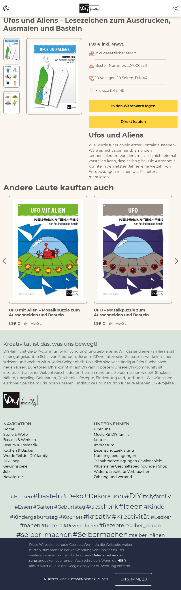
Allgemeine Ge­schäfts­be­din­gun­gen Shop (130, 466)
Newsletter (13, 477)
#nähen (30, 525)
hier (121, 560)
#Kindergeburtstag (34, 517)
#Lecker (161, 517)
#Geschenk (102, 506)
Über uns (102, 429)
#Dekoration (103, 496)
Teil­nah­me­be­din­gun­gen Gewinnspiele (128, 461)
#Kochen (70, 517)
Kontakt (101, 440)
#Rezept (51, 525)
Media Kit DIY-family (111, 434)
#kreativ (97, 516)
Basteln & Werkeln (19, 440)
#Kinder (155, 506)
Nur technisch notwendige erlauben (76, 579)
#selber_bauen (143, 525)
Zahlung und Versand (113, 477)
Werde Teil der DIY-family (25, 456)
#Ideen (131, 506)
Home (8, 429)
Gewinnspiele (15, 466)
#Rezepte (111, 525)
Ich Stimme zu (133, 579)
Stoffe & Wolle (15, 434)
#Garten (43, 507)
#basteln (47, 496)
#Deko (73, 496)
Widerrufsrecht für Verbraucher (121, 472)
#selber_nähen (147, 535)
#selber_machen (44, 534)
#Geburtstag (69, 507)
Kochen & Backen (19, 450)
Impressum (104, 445)
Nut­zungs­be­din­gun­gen (115, 456)
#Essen (23, 507)
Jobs (7, 472)
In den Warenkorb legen (133, 106)
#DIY (132, 495)
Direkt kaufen (133, 122)
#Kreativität (131, 516)
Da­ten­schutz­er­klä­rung (114, 450)
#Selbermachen (100, 534)
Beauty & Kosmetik (20, 445)
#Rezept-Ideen (80, 525)
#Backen (21, 497)
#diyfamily (156, 496)
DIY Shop (11, 461)
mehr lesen (99, 177)
